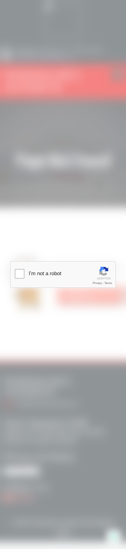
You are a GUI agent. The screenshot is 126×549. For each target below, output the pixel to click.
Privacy (97, 283)
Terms (108, 283)
